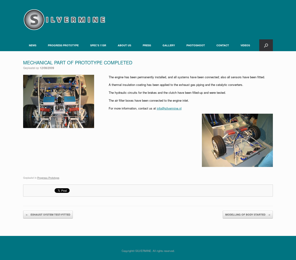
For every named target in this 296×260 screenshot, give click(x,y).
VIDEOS (245, 45)
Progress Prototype (48, 177)
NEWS (32, 45)
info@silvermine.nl (169, 108)
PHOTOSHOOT (195, 45)
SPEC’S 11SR (98, 45)
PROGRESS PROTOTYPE (63, 45)
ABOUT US (124, 45)
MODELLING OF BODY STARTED (247, 214)
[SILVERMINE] (64, 19)
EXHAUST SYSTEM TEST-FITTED (48, 214)
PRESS (147, 45)
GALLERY (169, 45)
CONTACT (222, 45)
